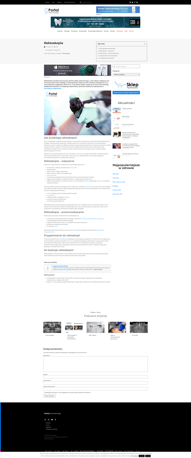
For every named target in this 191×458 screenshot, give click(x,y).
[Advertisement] (77, 296)
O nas (53, 2)
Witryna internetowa (49, 386)
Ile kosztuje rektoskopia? (106, 58)
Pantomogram (50, 335)
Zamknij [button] (148, 456)
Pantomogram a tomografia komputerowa (72, 337)
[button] (144, 43)
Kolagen (115, 186)
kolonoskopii (62, 239)
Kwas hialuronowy (119, 182)
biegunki (85, 181)
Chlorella (116, 178)
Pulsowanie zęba (127, 108)
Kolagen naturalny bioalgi (60, 266)
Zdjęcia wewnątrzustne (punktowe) (115, 337)
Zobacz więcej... (98, 269)
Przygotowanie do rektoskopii (108, 55)
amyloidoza (50, 195)
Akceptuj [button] (142, 456)
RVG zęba (135, 335)
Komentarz (46, 355)
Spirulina (116, 174)
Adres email (47, 380)
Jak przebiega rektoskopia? (107, 48)
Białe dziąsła (125, 116)
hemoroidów (88, 186)
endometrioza (51, 175)
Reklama (59, 2)
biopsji (74, 230)
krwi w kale (72, 167)
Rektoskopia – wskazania (106, 51)
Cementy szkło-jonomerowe (130, 153)
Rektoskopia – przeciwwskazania (109, 53)
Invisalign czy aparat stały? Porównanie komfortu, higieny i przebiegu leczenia (131, 145)
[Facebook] (130, 2)
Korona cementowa (128, 124)
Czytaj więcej (134, 456)
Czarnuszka (117, 190)
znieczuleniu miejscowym (52, 88)
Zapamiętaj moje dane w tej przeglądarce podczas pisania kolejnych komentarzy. (68, 392)
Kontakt (47, 2)
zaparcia (99, 181)
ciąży (55, 226)
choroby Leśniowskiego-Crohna (91, 218)
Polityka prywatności (69, 2)
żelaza (67, 197)
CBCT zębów (92, 335)
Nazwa (45, 374)
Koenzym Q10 (117, 194)
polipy (49, 193)
